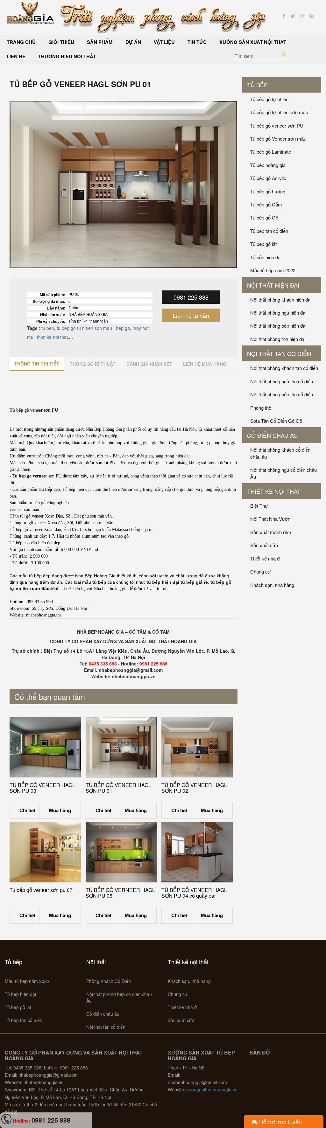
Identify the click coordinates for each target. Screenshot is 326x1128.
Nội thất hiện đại (273, 285)
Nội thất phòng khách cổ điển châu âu (280, 453)
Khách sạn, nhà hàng (272, 584)
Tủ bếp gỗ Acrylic (268, 178)
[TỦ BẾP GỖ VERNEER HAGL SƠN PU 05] (121, 852)
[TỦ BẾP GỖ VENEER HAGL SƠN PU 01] (121, 747)
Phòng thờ (261, 407)
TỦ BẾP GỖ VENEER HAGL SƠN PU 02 (194, 787)
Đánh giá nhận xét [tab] (149, 364)
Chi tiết (27, 810)
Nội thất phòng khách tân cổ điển (284, 368)
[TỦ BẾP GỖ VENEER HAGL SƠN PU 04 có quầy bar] (197, 852)
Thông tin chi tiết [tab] (36, 363)
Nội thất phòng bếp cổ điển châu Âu (119, 997)
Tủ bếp (257, 84)
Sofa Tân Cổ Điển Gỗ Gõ (276, 420)
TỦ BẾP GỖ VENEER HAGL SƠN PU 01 (118, 787)
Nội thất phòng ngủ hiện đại (278, 312)
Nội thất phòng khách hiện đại (280, 299)
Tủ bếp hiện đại (265, 257)
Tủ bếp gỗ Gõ (264, 217)
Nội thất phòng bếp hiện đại (278, 325)
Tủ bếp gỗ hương (267, 191)
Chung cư (260, 571)
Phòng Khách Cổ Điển (108, 981)
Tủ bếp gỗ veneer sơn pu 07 (41, 890)
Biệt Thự (259, 505)
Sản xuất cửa (264, 545)
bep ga (123, 328)
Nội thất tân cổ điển (279, 353)
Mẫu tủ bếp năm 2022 (272, 270)
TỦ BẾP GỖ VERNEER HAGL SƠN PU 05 (120, 892)
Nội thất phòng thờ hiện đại (277, 339)
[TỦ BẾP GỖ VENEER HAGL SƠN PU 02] (197, 747)
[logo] (30, 12)
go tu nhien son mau (92, 328)
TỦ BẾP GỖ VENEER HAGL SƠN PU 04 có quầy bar (194, 892)
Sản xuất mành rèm (270, 532)
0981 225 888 (191, 297)
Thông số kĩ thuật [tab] (93, 364)
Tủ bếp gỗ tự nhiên (269, 99)
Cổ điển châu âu (272, 435)
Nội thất (96, 961)
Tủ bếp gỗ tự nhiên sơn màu (279, 112)
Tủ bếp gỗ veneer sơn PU (276, 125)
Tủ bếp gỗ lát (263, 243)
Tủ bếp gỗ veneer (26, 410)
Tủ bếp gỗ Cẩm (266, 204)
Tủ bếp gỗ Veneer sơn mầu (278, 138)
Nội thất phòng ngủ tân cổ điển (281, 381)
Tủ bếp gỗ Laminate (270, 151)
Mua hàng (60, 810)
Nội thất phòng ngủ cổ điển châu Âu (283, 473)
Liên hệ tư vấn (191, 315)
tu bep (47, 328)
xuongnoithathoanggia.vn (212, 1089)
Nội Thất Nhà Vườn (270, 518)
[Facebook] (284, 16)
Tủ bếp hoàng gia (268, 165)
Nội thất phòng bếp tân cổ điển (281, 394)
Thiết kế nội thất (274, 491)
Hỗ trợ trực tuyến (280, 1122)
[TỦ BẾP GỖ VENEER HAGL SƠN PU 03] (45, 747)
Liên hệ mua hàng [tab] (204, 364)
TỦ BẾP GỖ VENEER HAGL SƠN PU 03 (42, 787)
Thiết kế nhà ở (265, 558)
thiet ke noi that (52, 337)
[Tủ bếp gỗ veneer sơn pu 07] (45, 852)
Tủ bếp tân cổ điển (269, 230)
